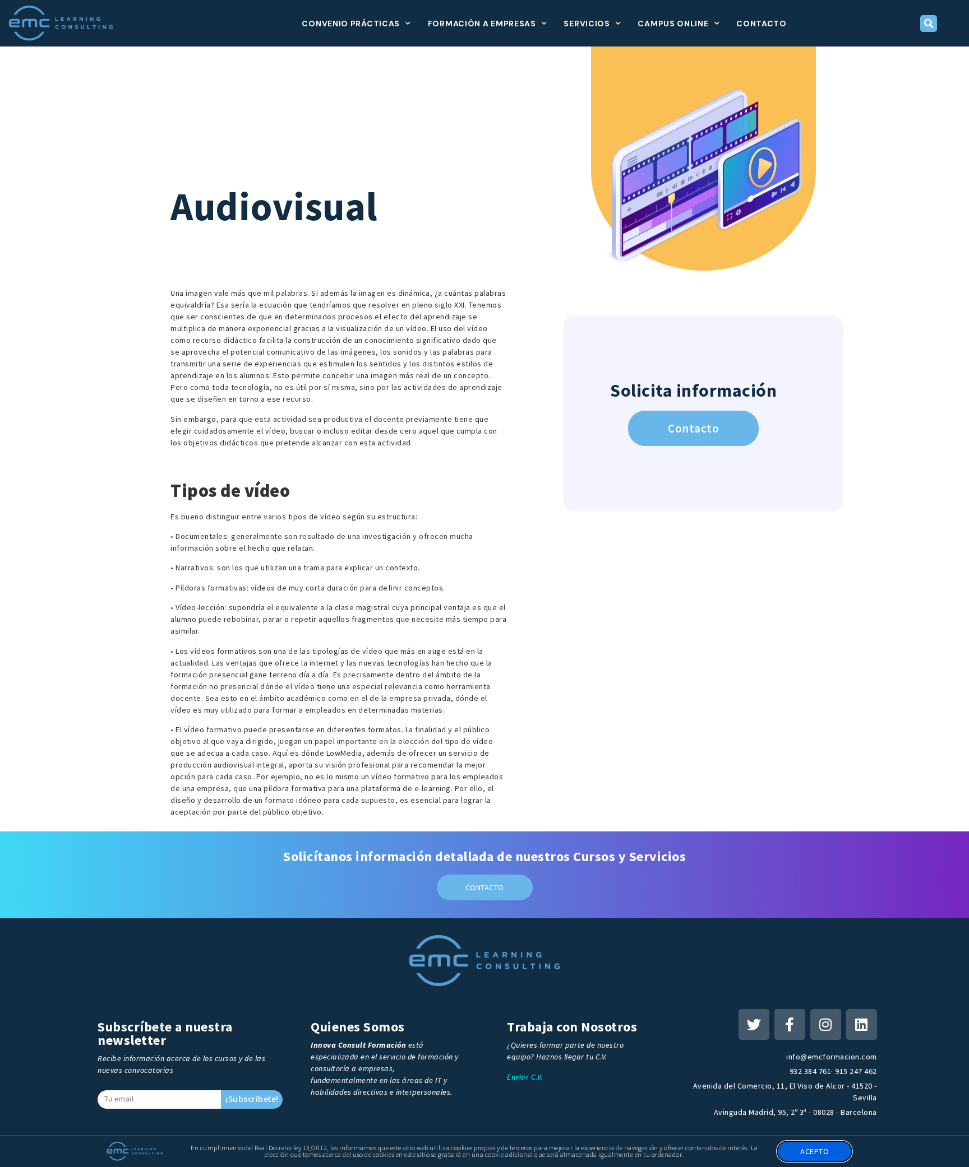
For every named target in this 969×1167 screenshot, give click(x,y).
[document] (484, 583)
